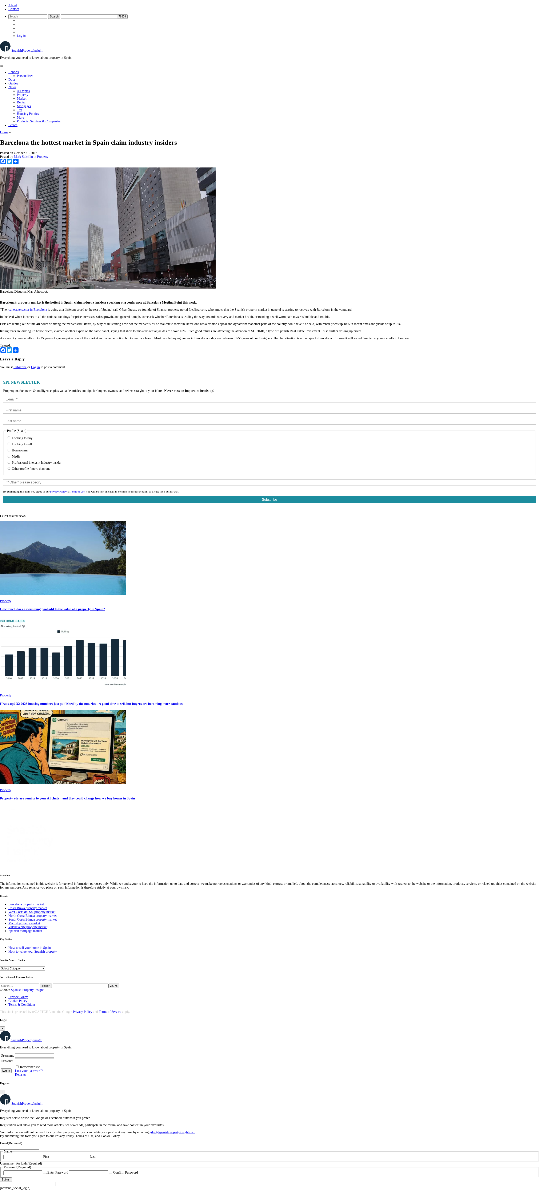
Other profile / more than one (30, 468)
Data (11, 79)
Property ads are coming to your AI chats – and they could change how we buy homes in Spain (67, 798)
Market (21, 98)
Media (15, 456)
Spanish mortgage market (25, 931)
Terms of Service (110, 1011)
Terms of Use (77, 491)
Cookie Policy (17, 1001)
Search (12, 125)
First (46, 1156)
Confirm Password (125, 1172)
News (12, 87)
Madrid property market (24, 923)
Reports (13, 72)
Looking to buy (21, 438)
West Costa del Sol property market (31, 912)
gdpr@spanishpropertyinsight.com (172, 1132)
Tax (19, 110)
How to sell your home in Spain (29, 947)
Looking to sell (21, 444)
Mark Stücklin (23, 156)
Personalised (25, 76)
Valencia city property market (27, 927)
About (12, 5)
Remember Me (30, 1067)
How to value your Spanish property (32, 951)
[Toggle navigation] (1, 66)
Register (20, 1074)
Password (7, 1061)
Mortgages (24, 106)
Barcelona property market (26, 904)
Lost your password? (29, 1070)
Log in (21, 35)
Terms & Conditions (21, 1004)
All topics (23, 91)
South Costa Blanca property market (32, 919)
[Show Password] (45, 1173)
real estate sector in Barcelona (27, 309)
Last (92, 1156)
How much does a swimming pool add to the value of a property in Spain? (52, 609)
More (20, 117)
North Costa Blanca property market (32, 915)
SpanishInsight (26, 50)
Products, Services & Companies (38, 121)
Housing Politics (28, 113)
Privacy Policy (58, 491)
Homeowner (19, 450)
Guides (13, 83)
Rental (21, 102)
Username (7, 1055)
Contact (13, 9)
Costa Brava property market (27, 908)
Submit (6, 1179)
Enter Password (57, 1172)
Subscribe (20, 367)
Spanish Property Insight (27, 990)
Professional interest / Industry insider (36, 462)
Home (4, 132)
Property (22, 94)
